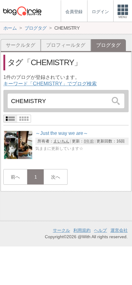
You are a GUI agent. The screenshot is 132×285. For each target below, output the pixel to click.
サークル (61, 230)
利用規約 (82, 230)
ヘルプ (100, 230)
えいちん (61, 141)
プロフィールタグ (65, 45)
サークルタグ (20, 45)
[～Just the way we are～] (18, 158)
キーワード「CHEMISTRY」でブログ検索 (50, 83)
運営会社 (119, 230)
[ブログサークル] (22, 11)
